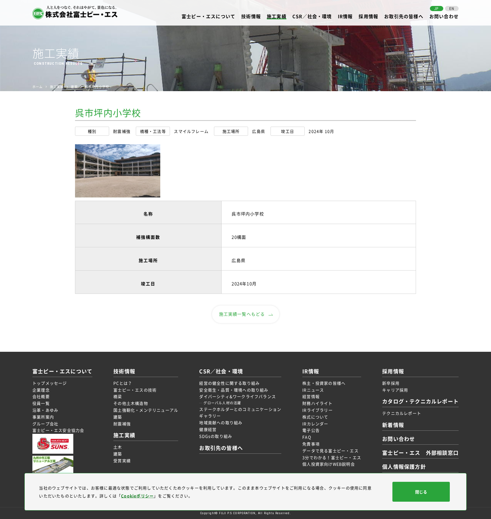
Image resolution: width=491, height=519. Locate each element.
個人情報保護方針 (404, 466)
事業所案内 (43, 417)
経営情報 (311, 396)
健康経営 (208, 429)
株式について (315, 417)
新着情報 (393, 425)
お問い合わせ (444, 16)
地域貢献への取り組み (220, 422)
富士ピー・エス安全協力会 (58, 430)
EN (451, 8)
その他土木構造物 (130, 403)
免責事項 (311, 444)
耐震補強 (122, 423)
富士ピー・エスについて (208, 16)
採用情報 (368, 16)
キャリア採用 (395, 390)
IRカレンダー (315, 423)
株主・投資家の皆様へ (324, 383)
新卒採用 (391, 383)
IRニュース (313, 390)
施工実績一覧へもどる (242, 314)
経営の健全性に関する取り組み (229, 383)
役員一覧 (41, 403)
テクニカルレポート (401, 413)
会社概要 (41, 396)
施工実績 (276, 16)
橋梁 (117, 396)
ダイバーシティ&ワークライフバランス (237, 396)
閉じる (421, 492)
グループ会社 (45, 423)
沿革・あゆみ (45, 410)
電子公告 (311, 430)
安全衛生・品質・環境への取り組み (233, 390)
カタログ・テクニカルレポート (420, 401)
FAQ (306, 437)
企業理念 (41, 390)
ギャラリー (210, 415)
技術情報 (251, 16)
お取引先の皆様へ (403, 16)
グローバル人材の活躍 (222, 402)
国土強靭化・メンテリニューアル (145, 410)
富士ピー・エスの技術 (135, 390)
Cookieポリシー (137, 496)
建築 (117, 417)
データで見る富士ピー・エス (330, 450)
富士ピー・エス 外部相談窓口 (420, 453)
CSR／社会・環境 (312, 16)
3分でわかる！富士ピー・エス (331, 457)
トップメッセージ (49, 383)
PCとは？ (122, 383)
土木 (117, 447)
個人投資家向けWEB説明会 (328, 464)
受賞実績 (122, 460)
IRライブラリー (317, 410)
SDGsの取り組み (215, 436)
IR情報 (345, 16)
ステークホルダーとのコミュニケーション (240, 409)
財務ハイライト (317, 403)
